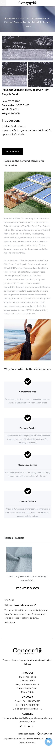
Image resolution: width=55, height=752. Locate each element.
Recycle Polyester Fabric (37, 18)
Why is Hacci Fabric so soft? (20, 604)
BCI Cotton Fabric (27, 676)
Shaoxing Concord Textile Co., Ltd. (32, 738)
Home (10, 18)
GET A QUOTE (12, 151)
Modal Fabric (27, 692)
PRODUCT (19, 18)
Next (49, 48)
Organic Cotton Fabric (27, 688)
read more (9, 623)
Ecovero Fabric (27, 680)
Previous (5, 48)
